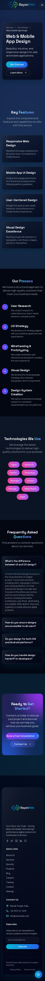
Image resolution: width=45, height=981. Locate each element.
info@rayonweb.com (19, 916)
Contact (10, 886)
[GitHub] (25, 841)
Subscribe (22, 946)
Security (10, 864)
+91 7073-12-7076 (18, 911)
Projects (10, 868)
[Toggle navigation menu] (42, 5)
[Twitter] (12, 841)
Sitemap (10, 891)
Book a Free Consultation (20, 735)
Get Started (17, 64)
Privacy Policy (15, 969)
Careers (10, 877)
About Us (10, 855)
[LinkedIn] (21, 841)
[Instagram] (16, 841)
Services (9, 27)
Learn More (16, 72)
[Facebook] (7, 841)
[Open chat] (38, 974)
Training (10, 882)
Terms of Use (29, 969)
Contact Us (20, 744)
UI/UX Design (22, 27)
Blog (8, 873)
